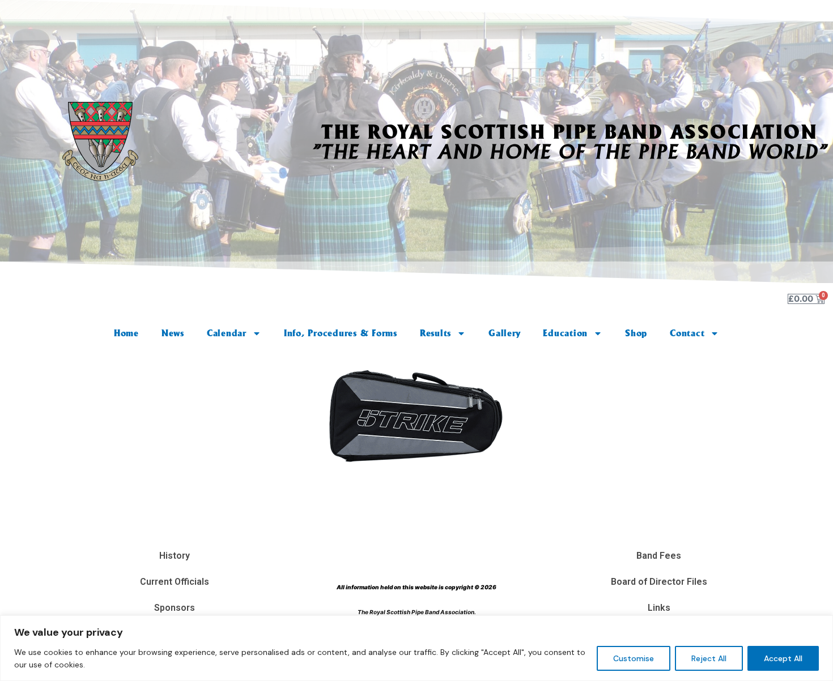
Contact (687, 333)
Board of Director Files (659, 581)
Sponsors (174, 607)
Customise (633, 658)
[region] (416, 648)
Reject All (708, 658)
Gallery (504, 333)
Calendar (226, 333)
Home (126, 333)
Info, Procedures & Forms (340, 333)
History (174, 555)
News (173, 333)
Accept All (783, 658)
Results (435, 333)
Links (659, 607)
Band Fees (658, 555)
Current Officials (174, 581)
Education (565, 333)
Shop (636, 333)
